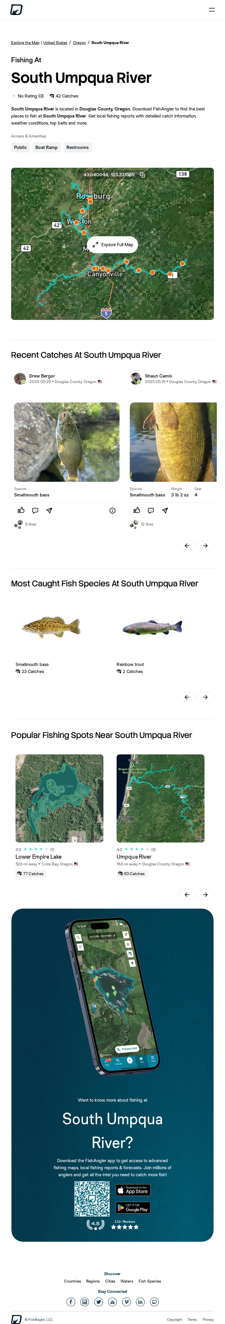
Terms (192, 1319)
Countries (72, 1281)
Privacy (208, 1319)
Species (20, 488)
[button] (112, 244)
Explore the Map (25, 42)
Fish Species (150, 1281)
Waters (126, 1281)
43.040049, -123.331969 (108, 175)
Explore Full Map (117, 244)
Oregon (79, 42)
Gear (198, 488)
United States (55, 42)
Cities (110, 1281)
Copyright (174, 1319)
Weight (176, 488)
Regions (93, 1281)
